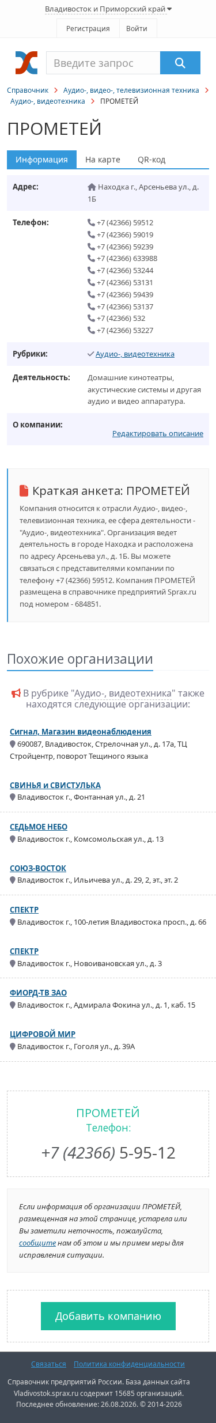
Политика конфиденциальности (129, 1364)
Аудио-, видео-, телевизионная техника (131, 90)
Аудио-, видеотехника (47, 101)
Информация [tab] (42, 159)
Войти (136, 28)
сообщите (37, 1242)
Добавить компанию (108, 1316)
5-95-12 (108, 1152)
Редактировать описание (157, 433)
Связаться (48, 1364)
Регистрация (88, 28)
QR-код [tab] (151, 159)
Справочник (27, 90)
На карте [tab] (102, 159)
